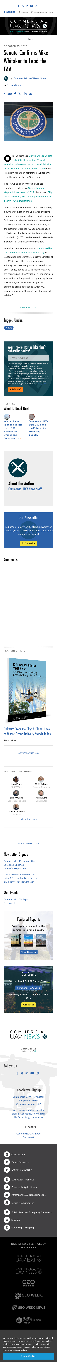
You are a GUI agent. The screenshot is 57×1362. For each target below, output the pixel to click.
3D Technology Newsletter (19, 881)
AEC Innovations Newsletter (19, 874)
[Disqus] (28, 603)
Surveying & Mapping (22, 1227)
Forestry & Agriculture (23, 1187)
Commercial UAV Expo (43, 12)
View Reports (28, 952)
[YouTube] (31, 6)
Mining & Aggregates (22, 1203)
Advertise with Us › (28, 307)
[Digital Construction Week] (29, 1320)
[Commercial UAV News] (28, 1271)
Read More (10, 740)
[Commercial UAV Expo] (28, 1050)
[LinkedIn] (27, 6)
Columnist (16, 814)
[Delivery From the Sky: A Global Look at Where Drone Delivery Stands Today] (28, 690)
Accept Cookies (28, 1356)
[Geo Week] (28, 1296)
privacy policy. (20, 1350)
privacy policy (41, 384)
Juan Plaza (16, 784)
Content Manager (41, 787)
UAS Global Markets (22, 1179)
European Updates (14, 865)
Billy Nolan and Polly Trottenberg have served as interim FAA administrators (28, 197)
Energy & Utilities (20, 1169)
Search (24, 12)
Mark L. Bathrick (17, 811)
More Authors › (29, 819)
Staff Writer (16, 787)
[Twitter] (22, 6)
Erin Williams (16, 797)
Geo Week (9, 903)
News (9, 327)
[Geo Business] (28, 1283)
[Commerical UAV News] (28, 1034)
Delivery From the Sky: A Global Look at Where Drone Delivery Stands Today (27, 731)
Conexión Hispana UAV (16, 868)
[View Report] (16, 940)
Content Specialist (17, 800)
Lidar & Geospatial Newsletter (20, 878)
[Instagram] (36, 6)
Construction (18, 1154)
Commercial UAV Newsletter (19, 861)
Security (15, 1220)
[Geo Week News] (28, 1307)
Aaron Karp (41, 797)
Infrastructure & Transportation (28, 1195)
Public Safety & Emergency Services (30, 1212)
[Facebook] (18, 6)
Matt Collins (41, 784)
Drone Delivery (19, 1162)
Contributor (41, 800)
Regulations (14, 85)
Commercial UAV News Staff (29, 78)
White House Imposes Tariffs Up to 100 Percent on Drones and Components (13, 430)
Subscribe (15, 389)
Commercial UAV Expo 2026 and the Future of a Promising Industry (38, 428)
